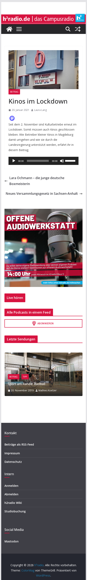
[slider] (70, 160)
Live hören (15, 297)
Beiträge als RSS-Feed (19, 444)
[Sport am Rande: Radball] (43, 355)
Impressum (12, 453)
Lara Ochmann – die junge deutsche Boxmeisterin (36, 181)
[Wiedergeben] (14, 161)
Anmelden (11, 486)
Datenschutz (13, 462)
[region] (43, 248)
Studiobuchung (15, 511)
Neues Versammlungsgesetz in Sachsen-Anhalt (42, 193)
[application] (43, 161)
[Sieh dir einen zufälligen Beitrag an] (78, 29)
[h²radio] (9, 29)
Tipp (25, 376)
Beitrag (14, 91)
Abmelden (11, 494)
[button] (12, 118)
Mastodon (11, 541)
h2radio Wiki (13, 503)
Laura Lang (40, 110)
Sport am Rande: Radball (26, 384)
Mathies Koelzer (47, 390)
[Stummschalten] (62, 161)
